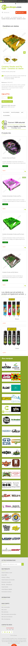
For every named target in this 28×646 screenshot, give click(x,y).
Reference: (4, 82)
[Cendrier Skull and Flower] (14, 146)
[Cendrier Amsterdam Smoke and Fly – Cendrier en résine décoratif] (14, 184)
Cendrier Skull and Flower (8, 158)
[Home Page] (2, 17)
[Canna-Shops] (13, 7)
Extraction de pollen (6, 582)
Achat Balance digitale (7, 589)
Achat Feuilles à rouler (7, 572)
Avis (22, 112)
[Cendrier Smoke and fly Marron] (14, 260)
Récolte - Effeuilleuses (7, 584)
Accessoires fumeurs (6, 591)
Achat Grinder (5, 587)
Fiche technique (15, 112)
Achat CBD (4, 575)
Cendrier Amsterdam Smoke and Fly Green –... (13, 235)
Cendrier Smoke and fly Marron (10, 272)
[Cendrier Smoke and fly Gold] (7, 59)
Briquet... (17, 319)
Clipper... (17, 348)
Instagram (5, 632)
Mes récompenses (6, 619)
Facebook (3, 632)
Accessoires (6, 115)
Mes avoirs (4, 609)
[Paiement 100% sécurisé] (14, 107)
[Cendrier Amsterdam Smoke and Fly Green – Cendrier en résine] (14, 222)
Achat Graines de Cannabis (8, 579)
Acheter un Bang (5, 577)
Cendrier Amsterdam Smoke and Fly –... (12, 196)
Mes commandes (6, 607)
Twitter (7, 632)
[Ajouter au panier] (25, 171)
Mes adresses (5, 612)
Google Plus (12, 632)
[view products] (6, 366)
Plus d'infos (6, 112)
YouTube (9, 632)
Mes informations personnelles (9, 614)
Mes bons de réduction (7, 616)
